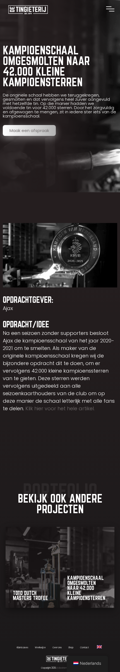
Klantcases (22, 647)
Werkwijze (40, 647)
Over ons (57, 647)
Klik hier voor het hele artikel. (60, 408)
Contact (84, 647)
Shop (70, 647)
